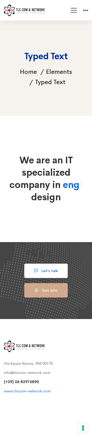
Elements (59, 72)
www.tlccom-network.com (27, 391)
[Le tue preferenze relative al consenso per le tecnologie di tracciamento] (83, 428)
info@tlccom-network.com (27, 372)
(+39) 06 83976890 (21, 381)
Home (28, 72)
